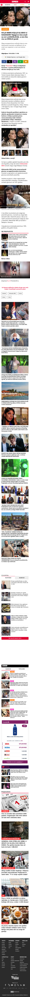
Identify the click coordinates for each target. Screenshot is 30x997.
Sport (17, 940)
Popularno (22, 669)
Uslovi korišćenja (23, 965)
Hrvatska (12, 962)
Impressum (22, 959)
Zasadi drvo (4, 951)
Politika (3, 942)
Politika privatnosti (23, 967)
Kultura (3, 967)
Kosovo (3, 952)
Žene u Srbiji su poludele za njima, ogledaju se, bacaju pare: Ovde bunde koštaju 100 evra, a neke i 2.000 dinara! (14, 900)
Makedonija (13, 967)
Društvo (3, 944)
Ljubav (3, 962)
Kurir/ (9, 281)
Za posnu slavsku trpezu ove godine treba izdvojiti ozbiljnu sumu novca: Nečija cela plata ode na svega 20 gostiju (14, 928)
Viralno (24, 940)
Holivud (10, 946)
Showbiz (11, 940)
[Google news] (24, 985)
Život (3, 959)
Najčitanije (8, 577)
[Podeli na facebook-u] (4, 61)
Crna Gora (13, 965)
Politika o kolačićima (24, 964)
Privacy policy (22, 969)
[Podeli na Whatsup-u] (20, 61)
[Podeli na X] (9, 61)
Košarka (17, 944)
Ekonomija (4, 947)
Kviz (9, 947)
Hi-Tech (3, 965)
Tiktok (23, 946)
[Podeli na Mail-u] (25, 61)
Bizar (23, 942)
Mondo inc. (23, 957)
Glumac (3, 297)
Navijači (17, 949)
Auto (12, 969)
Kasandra (9, 66)
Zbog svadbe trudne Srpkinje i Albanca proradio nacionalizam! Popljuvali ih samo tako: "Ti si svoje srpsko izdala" (14, 872)
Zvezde (10, 944)
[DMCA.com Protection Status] (15, 992)
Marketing (22, 962)
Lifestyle (5, 957)
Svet (12, 957)
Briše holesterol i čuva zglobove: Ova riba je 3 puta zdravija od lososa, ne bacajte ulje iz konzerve (19, 606)
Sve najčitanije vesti (15, 638)
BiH (11, 964)
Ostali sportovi (18, 947)
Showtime (17, 951)
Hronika (3, 946)
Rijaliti (10, 942)
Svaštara (24, 944)
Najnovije (21, 577)
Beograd (3, 949)
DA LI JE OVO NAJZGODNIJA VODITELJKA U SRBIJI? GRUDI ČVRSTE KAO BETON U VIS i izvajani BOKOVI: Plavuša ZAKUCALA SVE (18, 252)
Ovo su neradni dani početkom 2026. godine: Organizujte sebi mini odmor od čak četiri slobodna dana (14, 815)
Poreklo (20, 293)
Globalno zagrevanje (15, 960)
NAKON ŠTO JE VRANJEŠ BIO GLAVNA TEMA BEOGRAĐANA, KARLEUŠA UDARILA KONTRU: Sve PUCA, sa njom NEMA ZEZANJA (18, 244)
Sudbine (3, 954)
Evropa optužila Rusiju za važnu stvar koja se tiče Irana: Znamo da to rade (19, 583)
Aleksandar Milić (12, 293)
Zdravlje (3, 964)
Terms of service (23, 970)
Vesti (3, 940)
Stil (2, 960)
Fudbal (16, 942)
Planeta (12, 959)
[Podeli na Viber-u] (15, 61)
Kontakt (21, 960)
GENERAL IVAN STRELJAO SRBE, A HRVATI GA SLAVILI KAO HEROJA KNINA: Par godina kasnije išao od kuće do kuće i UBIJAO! (13, 844)
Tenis (16, 946)
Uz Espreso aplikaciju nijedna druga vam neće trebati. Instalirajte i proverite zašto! (15, 288)
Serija (9, 297)
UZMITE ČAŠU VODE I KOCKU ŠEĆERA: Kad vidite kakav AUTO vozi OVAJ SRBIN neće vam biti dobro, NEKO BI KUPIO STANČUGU (18, 237)
